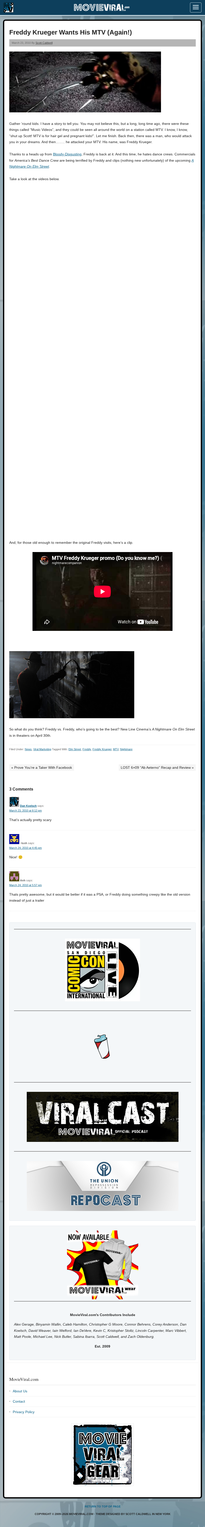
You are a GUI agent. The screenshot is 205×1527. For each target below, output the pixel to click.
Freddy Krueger (102, 749)
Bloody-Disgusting (67, 154)
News (28, 749)
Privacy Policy (23, 1412)
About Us (20, 1391)
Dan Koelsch (28, 805)
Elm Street (74, 749)
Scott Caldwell (44, 42)
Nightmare (126, 749)
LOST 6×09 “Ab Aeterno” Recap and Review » (157, 768)
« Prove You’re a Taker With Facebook (41, 768)
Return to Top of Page (102, 1506)
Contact (19, 1401)
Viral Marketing (42, 749)
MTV (115, 749)
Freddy (86, 749)
